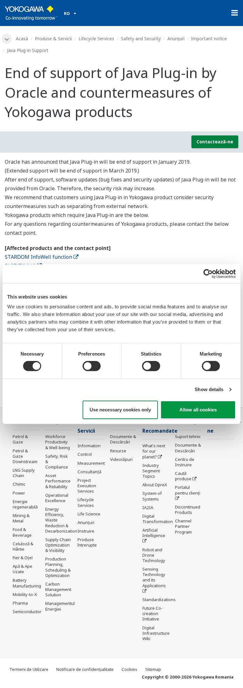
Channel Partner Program (183, 526)
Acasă (22, 39)
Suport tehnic (188, 436)
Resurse (118, 451)
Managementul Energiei (60, 606)
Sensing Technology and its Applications (154, 577)
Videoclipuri (121, 459)
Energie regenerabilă (25, 504)
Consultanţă (89, 472)
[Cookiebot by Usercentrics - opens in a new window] (208, 273)
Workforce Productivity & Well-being (57, 442)
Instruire (86, 531)
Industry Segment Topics (151, 470)
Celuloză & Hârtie (23, 546)
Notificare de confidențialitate (85, 669)
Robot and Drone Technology (153, 555)
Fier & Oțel (23, 557)
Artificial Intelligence (153, 532)
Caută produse (183, 476)
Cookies (129, 669)
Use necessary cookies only (120, 409)
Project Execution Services (87, 485)
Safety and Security (141, 39)
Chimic (19, 484)
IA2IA (147, 507)
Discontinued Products (187, 509)
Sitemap (153, 669)
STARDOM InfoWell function (38, 256)
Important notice (209, 39)
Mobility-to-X (25, 594)
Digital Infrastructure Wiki (156, 633)
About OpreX (154, 485)
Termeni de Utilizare (28, 669)
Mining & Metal (21, 518)
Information (89, 446)
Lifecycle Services (96, 39)
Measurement (91, 463)
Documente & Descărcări (123, 439)
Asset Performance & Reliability (58, 481)
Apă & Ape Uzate (22, 568)
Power (19, 493)
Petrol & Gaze (20, 439)
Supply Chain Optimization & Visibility (58, 545)
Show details (209, 389)
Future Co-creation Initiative (152, 613)
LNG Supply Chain (24, 472)
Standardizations (159, 599)
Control (85, 454)
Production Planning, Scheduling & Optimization (58, 567)
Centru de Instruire (184, 462)
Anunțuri (175, 39)
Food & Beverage (22, 532)
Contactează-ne (214, 142)
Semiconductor (27, 611)
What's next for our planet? (153, 451)
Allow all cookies (198, 409)
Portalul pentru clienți (187, 489)
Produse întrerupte (87, 542)
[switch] (92, 366)
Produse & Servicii (53, 39)
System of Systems (152, 495)
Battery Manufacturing (27, 582)
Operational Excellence (56, 497)
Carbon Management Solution (58, 589)
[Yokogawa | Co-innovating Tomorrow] (31, 13)
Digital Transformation (157, 518)
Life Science (89, 514)
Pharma (20, 603)
